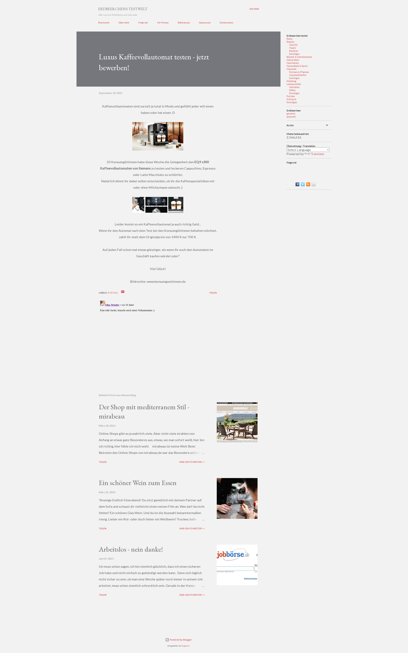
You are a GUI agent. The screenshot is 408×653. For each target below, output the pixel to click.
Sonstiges (294, 53)
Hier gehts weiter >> (192, 462)
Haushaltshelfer (297, 74)
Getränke (294, 87)
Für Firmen (163, 22)
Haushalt (291, 68)
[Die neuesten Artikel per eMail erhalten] (314, 185)
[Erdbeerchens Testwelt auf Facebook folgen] (297, 185)
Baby (289, 38)
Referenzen (184, 22)
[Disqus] (158, 339)
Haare (292, 47)
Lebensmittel (294, 83)
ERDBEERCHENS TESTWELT (122, 8)
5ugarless (186, 646)
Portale (291, 96)
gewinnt (291, 113)
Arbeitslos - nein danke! (131, 549)
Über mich (124, 22)
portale (113, 292)
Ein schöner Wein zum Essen (138, 482)
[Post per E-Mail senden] (123, 292)
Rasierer (293, 50)
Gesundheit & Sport (297, 65)
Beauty (290, 41)
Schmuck (291, 99)
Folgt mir (143, 22)
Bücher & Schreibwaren (299, 56)
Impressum (205, 22)
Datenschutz (226, 22)
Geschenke (293, 62)
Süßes (292, 90)
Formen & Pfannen (299, 71)
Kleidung (291, 80)
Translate (317, 154)
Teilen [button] (213, 292)
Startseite (103, 22)
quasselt (291, 116)
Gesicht (293, 44)
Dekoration (293, 59)
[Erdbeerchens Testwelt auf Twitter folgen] (303, 185)
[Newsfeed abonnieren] (308, 185)
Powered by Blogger (180, 639)
